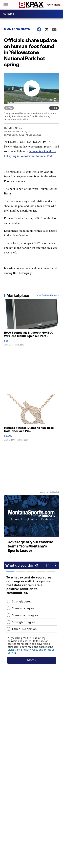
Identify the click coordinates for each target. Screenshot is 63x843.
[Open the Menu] (6, 5)
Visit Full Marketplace (48, 295)
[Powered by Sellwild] (54, 492)
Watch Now (53, 5)
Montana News (17, 29)
